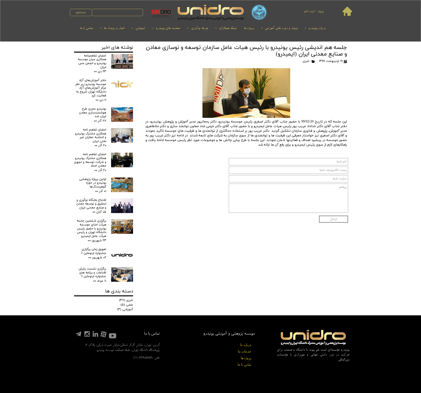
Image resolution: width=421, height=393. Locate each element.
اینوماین (140, 28)
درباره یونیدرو (317, 28)
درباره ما (245, 345)
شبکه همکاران (228, 28)
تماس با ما (86, 28)
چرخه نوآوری (199, 28)
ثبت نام (309, 11)
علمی (127, 305)
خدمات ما (244, 352)
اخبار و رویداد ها (114, 28)
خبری (306, 61)
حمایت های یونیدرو (168, 28)
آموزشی (125, 309)
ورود (321, 11)
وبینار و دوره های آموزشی (281, 28)
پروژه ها (249, 28)
